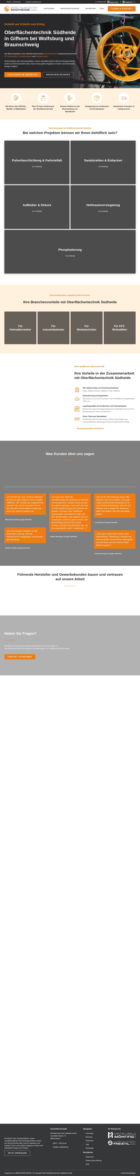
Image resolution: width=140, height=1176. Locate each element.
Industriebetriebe (50, 54)
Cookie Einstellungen (128, 1173)
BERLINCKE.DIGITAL (24, 1173)
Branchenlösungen (69, 8)
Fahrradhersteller (25, 56)
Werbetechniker (42, 56)
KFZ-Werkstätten (11, 56)
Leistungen (49, 8)
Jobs (102, 8)
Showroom (90, 8)
